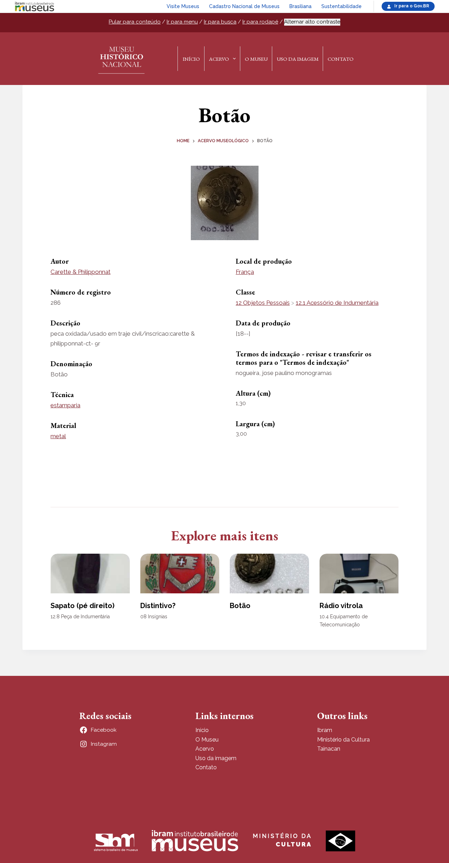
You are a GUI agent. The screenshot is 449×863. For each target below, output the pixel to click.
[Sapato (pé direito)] (90, 573)
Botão (240, 605)
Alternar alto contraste (312, 22)
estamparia (65, 405)
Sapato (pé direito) (82, 605)
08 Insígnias (153, 616)
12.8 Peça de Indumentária (80, 616)
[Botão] (269, 573)
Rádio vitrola (341, 605)
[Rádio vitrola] (359, 573)
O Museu (256, 58)
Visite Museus (183, 6)
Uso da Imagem (298, 58)
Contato (341, 58)
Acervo (219, 58)
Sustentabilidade (341, 6)
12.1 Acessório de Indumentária (337, 302)
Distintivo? (157, 605)
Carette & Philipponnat (80, 271)
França (245, 271)
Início (191, 58)
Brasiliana (300, 6)
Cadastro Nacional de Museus (244, 6)
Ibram (324, 730)
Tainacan (328, 748)
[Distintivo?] (180, 573)
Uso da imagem (215, 758)
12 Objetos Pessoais (263, 302)
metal (58, 436)
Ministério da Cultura (343, 739)
